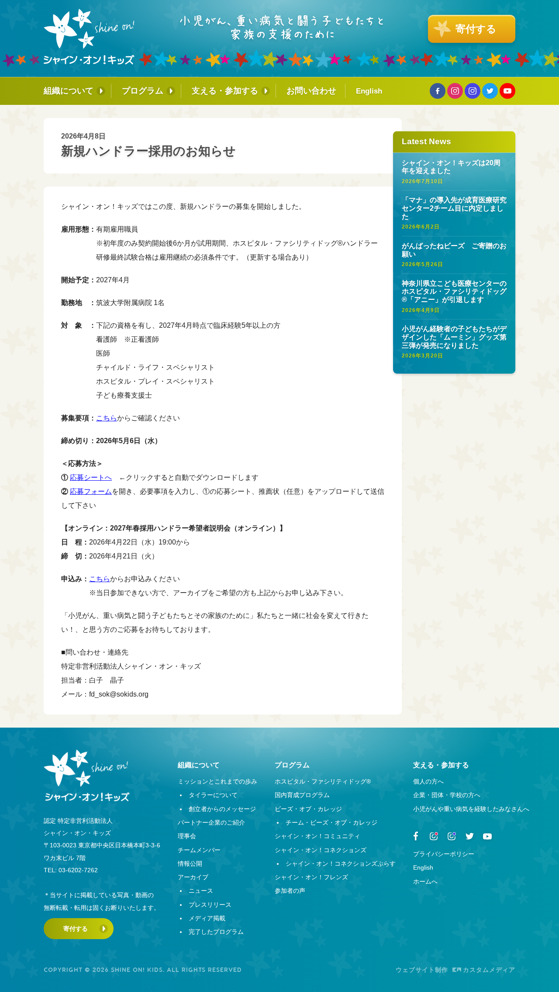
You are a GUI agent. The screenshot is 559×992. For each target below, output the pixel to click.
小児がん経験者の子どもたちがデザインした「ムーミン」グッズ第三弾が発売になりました (454, 337)
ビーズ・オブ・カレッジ (308, 808)
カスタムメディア (489, 970)
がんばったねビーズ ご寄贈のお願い (454, 250)
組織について (68, 90)
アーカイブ (193, 877)
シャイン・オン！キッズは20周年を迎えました (451, 166)
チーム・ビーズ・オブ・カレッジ (331, 822)
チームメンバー (199, 849)
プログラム (142, 90)
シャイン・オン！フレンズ (311, 877)
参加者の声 (290, 890)
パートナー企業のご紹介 (211, 822)
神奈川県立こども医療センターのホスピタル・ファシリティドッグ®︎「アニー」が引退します (454, 291)
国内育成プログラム (302, 794)
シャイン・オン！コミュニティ (317, 835)
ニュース (201, 890)
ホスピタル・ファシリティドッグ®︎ (323, 781)
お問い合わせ (311, 90)
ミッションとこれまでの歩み (217, 781)
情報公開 (190, 863)
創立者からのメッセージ (222, 808)
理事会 (187, 835)
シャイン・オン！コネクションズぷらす (341, 863)
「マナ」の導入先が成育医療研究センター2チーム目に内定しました (454, 208)
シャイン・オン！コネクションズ (320, 849)
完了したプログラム (216, 931)
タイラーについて (213, 794)
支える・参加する (225, 90)
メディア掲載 (207, 918)
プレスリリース (210, 904)
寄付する (75, 928)
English (369, 91)
